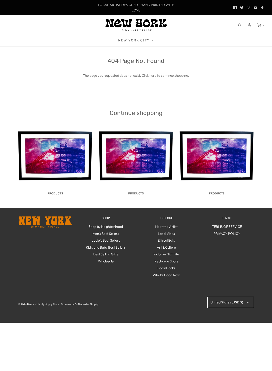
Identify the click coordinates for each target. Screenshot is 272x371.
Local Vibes (166, 233)
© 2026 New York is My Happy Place (38, 304)
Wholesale (106, 261)
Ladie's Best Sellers (106, 240)
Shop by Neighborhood (106, 226)
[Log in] (249, 25)
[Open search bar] (240, 25)
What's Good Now (166, 275)
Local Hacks (166, 268)
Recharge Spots (166, 261)
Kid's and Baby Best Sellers (106, 247)
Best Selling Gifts (105, 254)
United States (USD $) (227, 302)
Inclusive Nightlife (166, 254)
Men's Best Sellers (105, 233)
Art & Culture (166, 247)
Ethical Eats (166, 240)
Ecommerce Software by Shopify (80, 304)
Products (55, 193)
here (152, 75)
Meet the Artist (166, 226)
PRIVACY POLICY (227, 233)
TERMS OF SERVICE (227, 226)
